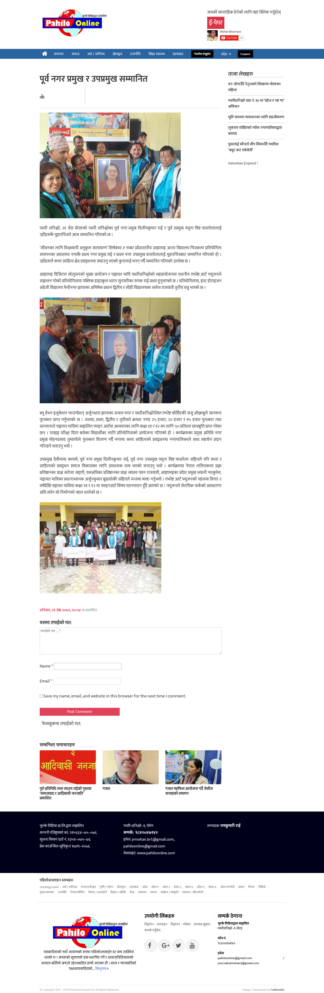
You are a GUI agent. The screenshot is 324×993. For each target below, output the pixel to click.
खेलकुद (117, 54)
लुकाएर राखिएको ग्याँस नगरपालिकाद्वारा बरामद (255, 130)
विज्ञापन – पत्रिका (180, 924)
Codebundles (277, 990)
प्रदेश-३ (177, 887)
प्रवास (241, 887)
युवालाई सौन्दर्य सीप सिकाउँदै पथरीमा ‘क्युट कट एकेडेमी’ (253, 147)
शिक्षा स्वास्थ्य (157, 54)
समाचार (59, 54)
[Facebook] (150, 946)
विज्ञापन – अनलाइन (155, 924)
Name (46, 666)
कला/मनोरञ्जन (88, 887)
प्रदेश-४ (189, 887)
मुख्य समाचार (47, 892)
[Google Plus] (178, 946)
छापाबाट (178, 54)
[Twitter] (164, 946)
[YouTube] (192, 946)
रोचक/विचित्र (77, 892)
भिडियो (262, 887)
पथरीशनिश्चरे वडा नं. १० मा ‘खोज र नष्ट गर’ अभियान (256, 103)
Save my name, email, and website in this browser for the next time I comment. (114, 696)
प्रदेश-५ (201, 887)
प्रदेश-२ (166, 887)
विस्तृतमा (101, 969)
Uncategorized (49, 887)
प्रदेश (224, 54)
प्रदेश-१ (155, 887)
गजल (106, 789)
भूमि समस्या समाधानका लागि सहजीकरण (256, 117)
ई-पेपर (216, 23)
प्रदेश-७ (212, 887)
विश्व (132, 892)
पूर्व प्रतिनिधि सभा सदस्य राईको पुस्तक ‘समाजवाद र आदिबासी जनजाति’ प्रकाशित (65, 794)
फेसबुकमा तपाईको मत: (61, 723)
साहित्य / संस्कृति (170, 892)
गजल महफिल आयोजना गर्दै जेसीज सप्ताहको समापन (189, 791)
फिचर (251, 887)
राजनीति (135, 54)
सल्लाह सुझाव (202, 924)
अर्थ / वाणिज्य (96, 54)
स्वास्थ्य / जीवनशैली (192, 892)
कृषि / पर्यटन (106, 887)
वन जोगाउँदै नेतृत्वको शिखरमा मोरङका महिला (254, 87)
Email (46, 681)
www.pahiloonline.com (156, 853)
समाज (75, 54)
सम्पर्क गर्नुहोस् (152, 930)
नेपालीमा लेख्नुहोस (202, 54)
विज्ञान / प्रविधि (118, 892)
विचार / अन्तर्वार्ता (97, 892)
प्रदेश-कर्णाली (227, 887)
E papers (245, 54)
